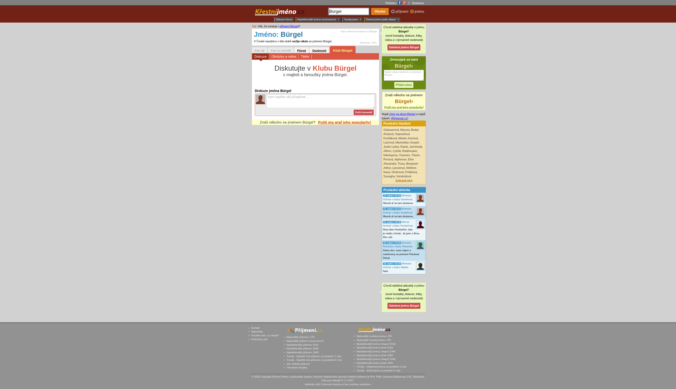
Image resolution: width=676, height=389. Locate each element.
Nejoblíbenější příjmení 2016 (302, 344)
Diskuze (260, 56)
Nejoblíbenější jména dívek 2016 (374, 347)
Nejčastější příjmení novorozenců (305, 340)
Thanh (415, 155)
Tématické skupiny (296, 367)
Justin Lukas (391, 146)
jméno (419, 11)
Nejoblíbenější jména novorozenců (316, 19)
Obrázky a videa (283, 56)
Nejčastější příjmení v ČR (300, 337)
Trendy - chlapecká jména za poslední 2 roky (381, 366)
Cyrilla (397, 150)
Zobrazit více (403, 180)
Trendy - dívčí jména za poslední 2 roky (378, 370)
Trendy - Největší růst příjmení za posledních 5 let (314, 360)
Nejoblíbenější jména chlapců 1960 (376, 351)
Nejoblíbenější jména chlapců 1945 (376, 359)
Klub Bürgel (342, 50)
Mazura (405, 129)
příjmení (402, 11)
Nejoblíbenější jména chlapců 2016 (376, 343)
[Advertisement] (315, 158)
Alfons (387, 150)
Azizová (413, 138)
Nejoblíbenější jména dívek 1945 (374, 363)
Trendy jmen (351, 19)
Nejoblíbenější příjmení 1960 (302, 348)
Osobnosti (319, 50)
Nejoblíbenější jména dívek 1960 (374, 355)
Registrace (418, 2)
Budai (414, 129)
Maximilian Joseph (407, 142)
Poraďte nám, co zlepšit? (265, 335)
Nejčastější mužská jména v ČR (374, 336)
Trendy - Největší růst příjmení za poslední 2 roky (313, 356)
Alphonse (400, 159)
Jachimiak (415, 146)
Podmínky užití (259, 339)
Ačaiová (388, 134)
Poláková (411, 172)
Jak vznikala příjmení (298, 363)
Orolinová (398, 172)
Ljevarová (398, 167)
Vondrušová (403, 176)
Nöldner (411, 167)
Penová (388, 159)
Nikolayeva (390, 155)
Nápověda (257, 331)
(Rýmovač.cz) (399, 118)
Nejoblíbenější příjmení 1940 (302, 352)
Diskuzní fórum (284, 19)
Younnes (404, 155)
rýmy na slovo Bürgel (402, 114)
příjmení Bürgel (289, 26)
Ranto (404, 146)
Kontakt (255, 327)
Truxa (401, 163)
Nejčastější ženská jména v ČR (373, 340)
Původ (301, 50)
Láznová (388, 142)
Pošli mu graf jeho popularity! (344, 122)
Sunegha (389, 176)
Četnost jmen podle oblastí (381, 19)
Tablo (305, 56)
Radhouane (409, 150)
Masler (402, 138)
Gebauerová (391, 129)
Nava (386, 172)
